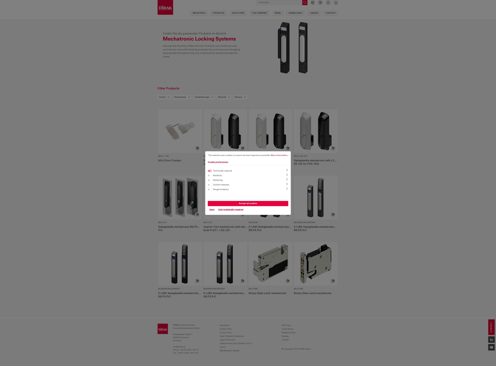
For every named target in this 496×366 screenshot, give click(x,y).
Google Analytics (221, 189)
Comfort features (221, 185)
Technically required (222, 171)
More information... (279, 155)
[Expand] (287, 170)
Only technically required (230, 210)
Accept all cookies (248, 203)
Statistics (217, 175)
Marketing (218, 180)
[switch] (210, 175)
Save (212, 210)
